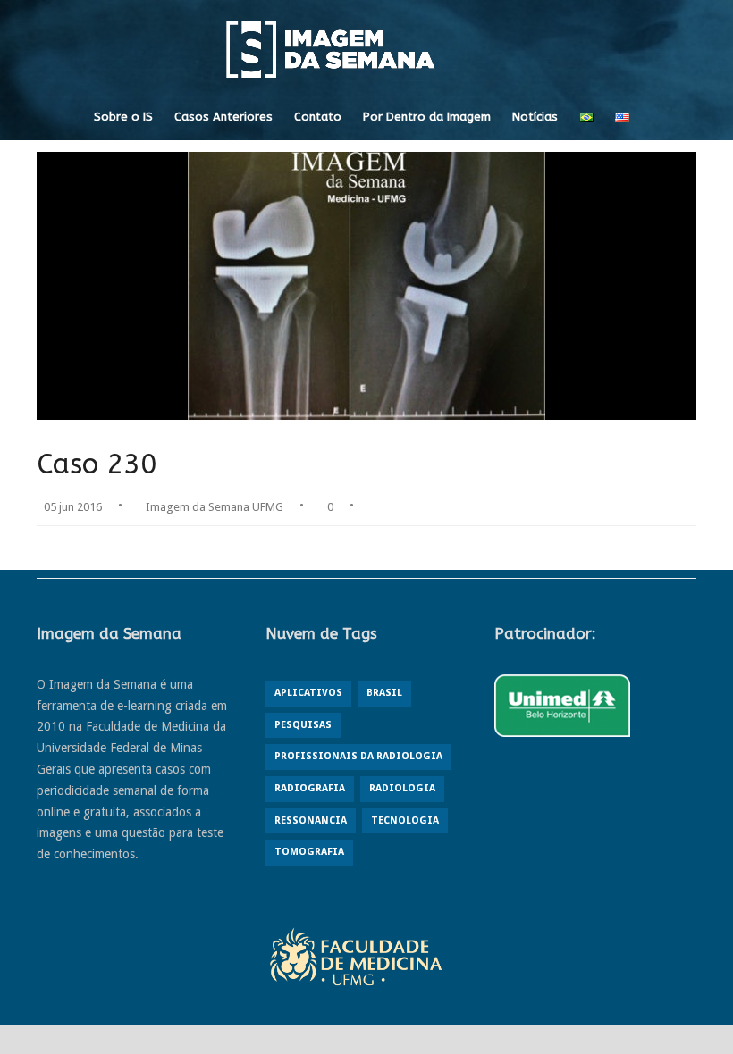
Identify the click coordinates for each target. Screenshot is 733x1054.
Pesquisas (303, 725)
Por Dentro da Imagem (427, 116)
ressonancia (310, 820)
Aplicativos (308, 692)
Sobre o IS (123, 116)
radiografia (309, 788)
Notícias (535, 116)
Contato (317, 116)
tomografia (309, 851)
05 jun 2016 (73, 507)
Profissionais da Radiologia (358, 756)
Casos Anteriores (223, 116)
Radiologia (402, 788)
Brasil (384, 692)
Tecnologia (405, 820)
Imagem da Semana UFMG (214, 507)
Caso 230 (97, 464)
